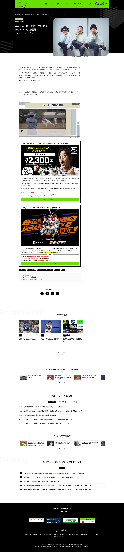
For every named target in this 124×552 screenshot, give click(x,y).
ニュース (57, 269)
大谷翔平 (56, 4)
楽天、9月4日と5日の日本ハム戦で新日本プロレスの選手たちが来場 (41, 481)
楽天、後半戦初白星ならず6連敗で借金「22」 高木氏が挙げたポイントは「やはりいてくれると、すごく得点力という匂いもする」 (58, 485)
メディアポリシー (85, 534)
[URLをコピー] (32, 33)
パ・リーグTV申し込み (50, 263)
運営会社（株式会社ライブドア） (62, 536)
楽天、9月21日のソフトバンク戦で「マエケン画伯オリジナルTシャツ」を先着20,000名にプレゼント (50, 477)
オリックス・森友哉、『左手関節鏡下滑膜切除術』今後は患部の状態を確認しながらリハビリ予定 (44, 423)
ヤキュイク (88, 4)
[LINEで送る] (30, 33)
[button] (59, 382)
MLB (62, 4)
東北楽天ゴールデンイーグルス (45, 269)
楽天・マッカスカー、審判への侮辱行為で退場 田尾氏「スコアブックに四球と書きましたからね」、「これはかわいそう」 (56, 473)
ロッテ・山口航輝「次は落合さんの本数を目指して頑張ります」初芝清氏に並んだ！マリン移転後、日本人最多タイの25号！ (51, 411)
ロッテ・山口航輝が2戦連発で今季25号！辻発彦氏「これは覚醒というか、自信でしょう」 (42, 407)
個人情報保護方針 (48, 534)
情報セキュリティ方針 (59, 534)
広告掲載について (37, 534)
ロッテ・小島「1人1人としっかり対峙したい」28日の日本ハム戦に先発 (37, 415)
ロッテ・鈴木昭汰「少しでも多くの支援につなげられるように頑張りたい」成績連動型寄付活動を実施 (45, 419)
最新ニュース (48, 4)
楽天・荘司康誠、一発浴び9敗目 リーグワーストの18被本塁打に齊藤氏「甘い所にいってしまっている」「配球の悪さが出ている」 (58, 489)
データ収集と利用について (72, 534)
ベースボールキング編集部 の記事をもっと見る (31, 279)
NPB (67, 4)
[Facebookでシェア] (28, 33)
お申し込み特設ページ (50, 199)
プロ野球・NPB (32, 269)
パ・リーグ (23, 269)
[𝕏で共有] (25, 33)
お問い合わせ (28, 534)
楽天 (63, 269)
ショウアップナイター (77, 4)
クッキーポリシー (95, 534)
